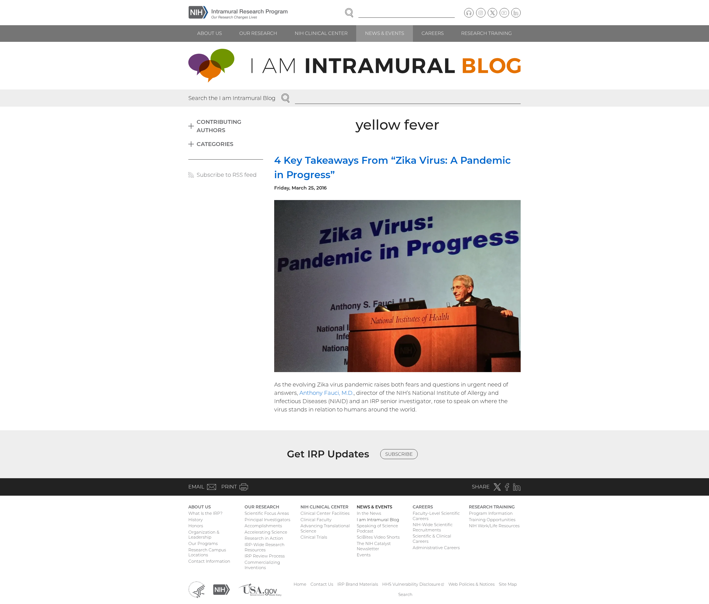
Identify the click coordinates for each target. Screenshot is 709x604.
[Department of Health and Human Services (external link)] (196, 589)
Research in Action (264, 538)
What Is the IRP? (205, 513)
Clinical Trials (313, 537)
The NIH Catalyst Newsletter (374, 546)
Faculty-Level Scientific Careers (436, 516)
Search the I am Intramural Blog (232, 98)
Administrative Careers (436, 547)
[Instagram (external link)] (480, 12)
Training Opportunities (492, 519)
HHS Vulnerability (413, 584)
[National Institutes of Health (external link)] (221, 589)
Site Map (508, 584)
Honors (195, 525)
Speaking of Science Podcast (377, 528)
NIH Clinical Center (321, 33)
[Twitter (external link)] (492, 12)
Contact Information (209, 561)
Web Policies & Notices (471, 584)
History (195, 519)
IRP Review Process (265, 556)
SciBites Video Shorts (378, 537)
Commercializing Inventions (262, 565)
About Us (209, 33)
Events (364, 554)
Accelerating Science (266, 532)
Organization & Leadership (203, 534)
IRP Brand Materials (357, 584)
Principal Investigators (267, 519)
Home (300, 584)
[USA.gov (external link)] (259, 589)
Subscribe (399, 454)
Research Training (486, 33)
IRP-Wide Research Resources (264, 547)
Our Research (258, 33)
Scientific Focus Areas (267, 513)
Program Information (491, 513)
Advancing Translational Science (325, 528)
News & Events (384, 33)
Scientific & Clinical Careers (432, 538)
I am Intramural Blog (378, 519)
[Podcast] (469, 12)
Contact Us (321, 584)
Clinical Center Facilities (325, 513)
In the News (369, 513)
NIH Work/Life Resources (494, 525)
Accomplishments (263, 525)
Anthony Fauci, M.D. (326, 393)
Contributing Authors (219, 126)
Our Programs (203, 543)
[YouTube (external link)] (504, 12)
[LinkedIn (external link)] (516, 12)
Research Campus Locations (207, 552)
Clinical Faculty (316, 519)
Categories (215, 144)
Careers (433, 33)
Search (405, 594)
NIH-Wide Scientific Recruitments (433, 527)
